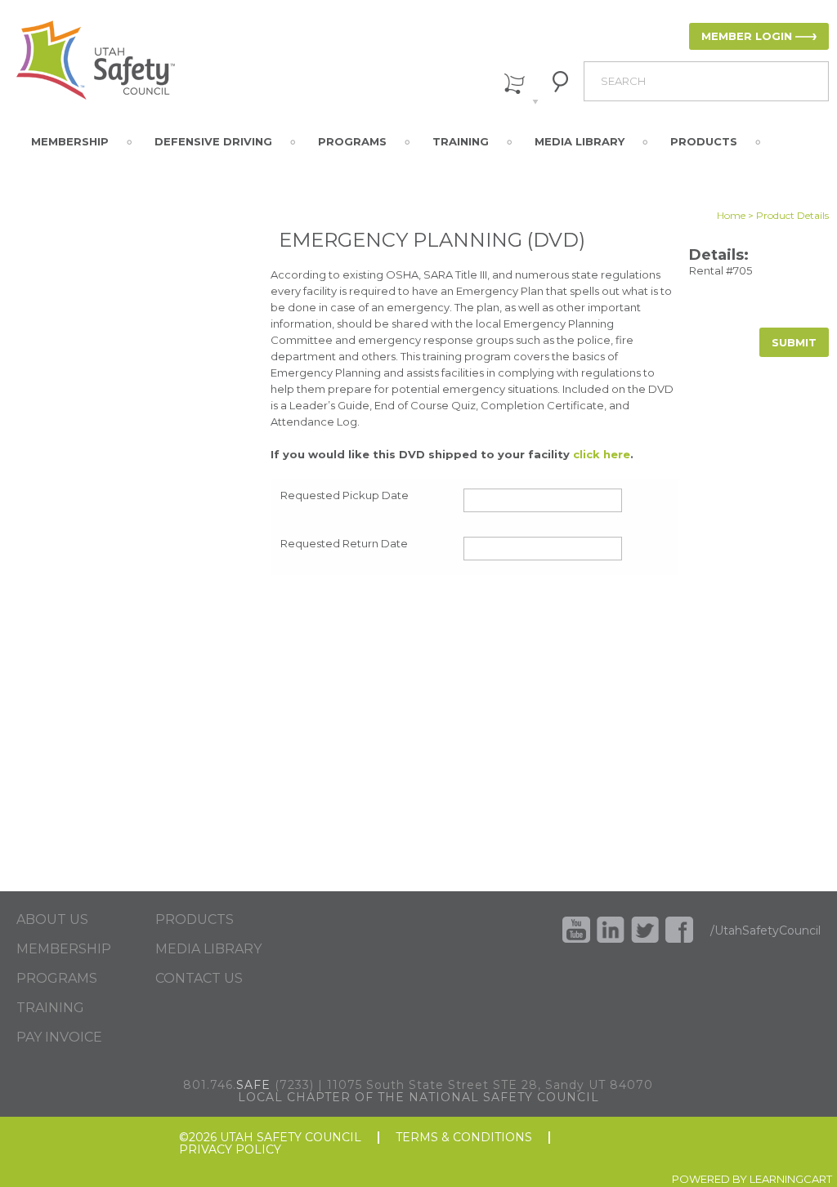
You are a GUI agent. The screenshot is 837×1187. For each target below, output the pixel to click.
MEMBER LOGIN (746, 35)
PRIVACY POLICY (230, 1150)
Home (731, 215)
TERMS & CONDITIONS (464, 1137)
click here (601, 454)
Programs (352, 141)
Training (460, 141)
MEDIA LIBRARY (208, 949)
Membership (70, 141)
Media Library (579, 141)
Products (703, 141)
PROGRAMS (56, 978)
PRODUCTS (194, 920)
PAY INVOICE (59, 1037)
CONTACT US (199, 978)
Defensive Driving (213, 141)
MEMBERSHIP (63, 949)
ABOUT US (52, 920)
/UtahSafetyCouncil (765, 930)
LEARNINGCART (791, 1178)
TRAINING (50, 1008)
